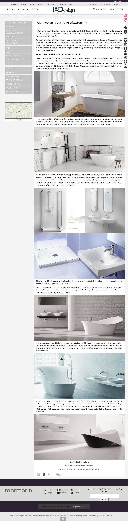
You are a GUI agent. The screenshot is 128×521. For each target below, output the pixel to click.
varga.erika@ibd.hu (79, 507)
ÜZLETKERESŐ (118, 9)
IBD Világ (35, 9)
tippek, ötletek (13, 56)
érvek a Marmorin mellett (18, 23)
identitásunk (12, 27)
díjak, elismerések (14, 76)
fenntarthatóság (14, 80)
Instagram (77, 490)
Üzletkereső (18, 120)
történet (10, 37)
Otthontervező (92, 4)
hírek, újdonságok (14, 60)
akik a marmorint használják (14, 42)
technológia (12, 92)
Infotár (72, 4)
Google (49, 493)
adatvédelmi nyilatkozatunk (97, 516)
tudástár (32, 4)
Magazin (41, 4)
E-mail (49, 490)
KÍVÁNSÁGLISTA (101, 9)
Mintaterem (117, 4)
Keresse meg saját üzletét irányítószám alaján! (104, 490)
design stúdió (12, 69)
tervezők (10, 73)
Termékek (10, 9)
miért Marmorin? (12, 4)
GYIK (8, 48)
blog (8, 52)
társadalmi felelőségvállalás (14, 32)
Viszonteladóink (105, 4)
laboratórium (12, 88)
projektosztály (13, 84)
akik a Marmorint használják (57, 4)
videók (9, 64)
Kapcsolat (117, 1)
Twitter (76, 493)
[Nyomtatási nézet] (49, 474)
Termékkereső (22, 9)
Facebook (64, 490)
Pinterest (63, 493)
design (24, 4)
